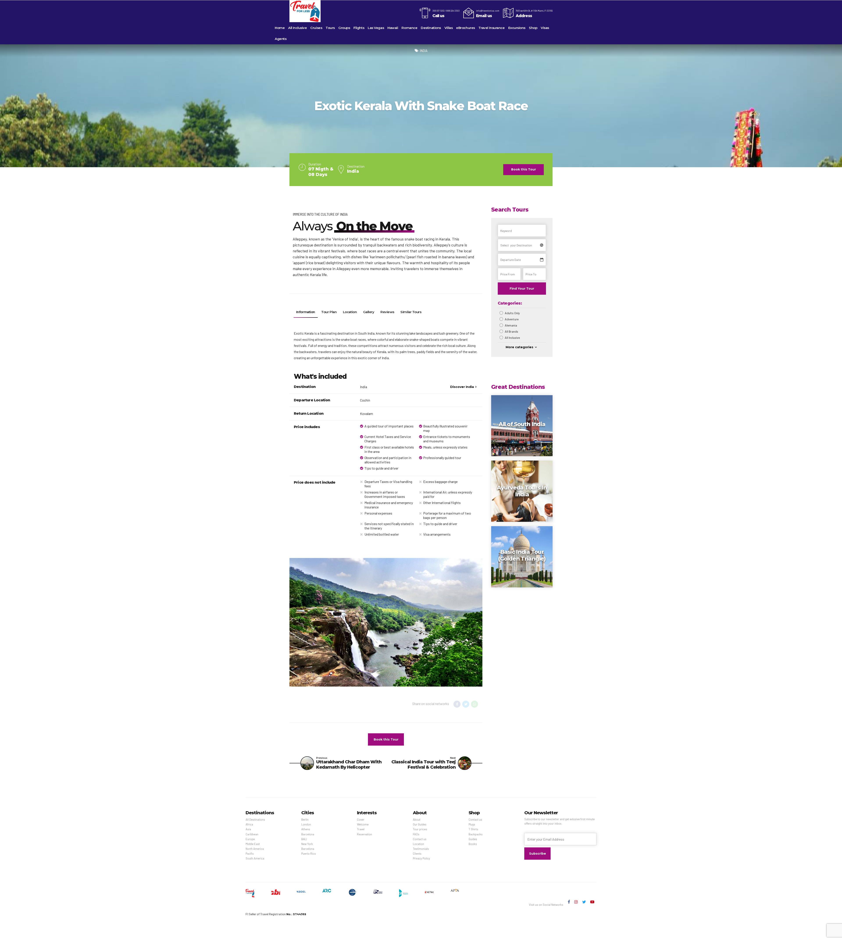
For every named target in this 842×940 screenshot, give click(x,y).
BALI (304, 839)
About (416, 819)
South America (255, 858)
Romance (409, 28)
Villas (448, 28)
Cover (360, 819)
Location (418, 844)
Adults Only (512, 313)
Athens (305, 829)
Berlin (305, 819)
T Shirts (473, 829)
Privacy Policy (421, 858)
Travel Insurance (491, 28)
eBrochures (465, 28)
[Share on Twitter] (465, 704)
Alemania (511, 325)
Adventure (512, 319)
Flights (358, 28)
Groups (344, 28)
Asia (248, 829)
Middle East (253, 844)
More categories (519, 347)
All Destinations (255, 819)
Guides (473, 839)
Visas (545, 28)
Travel (360, 829)
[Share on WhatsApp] (474, 704)
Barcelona (307, 834)
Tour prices (420, 829)
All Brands (511, 331)
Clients (417, 853)
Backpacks (476, 834)
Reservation (364, 834)
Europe (250, 839)
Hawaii (392, 28)
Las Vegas (376, 28)
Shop (533, 28)
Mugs (472, 824)
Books (473, 844)
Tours (330, 28)
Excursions (517, 28)
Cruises (316, 28)
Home (280, 28)
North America (255, 848)
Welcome (363, 824)
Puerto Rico (308, 853)
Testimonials (421, 848)
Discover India (462, 387)
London (306, 824)
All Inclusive (297, 28)
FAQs (416, 834)
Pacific (250, 853)
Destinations (431, 28)
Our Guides (419, 824)
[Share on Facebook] (456, 704)
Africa (249, 824)
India (424, 50)
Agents (280, 39)
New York (307, 844)
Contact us (419, 839)
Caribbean (252, 834)
